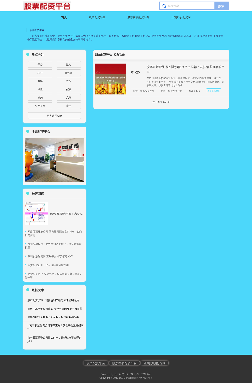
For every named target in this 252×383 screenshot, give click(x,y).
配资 (68, 89)
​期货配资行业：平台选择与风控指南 (48, 265)
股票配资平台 (97, 17)
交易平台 (40, 105)
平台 (40, 64)
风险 (40, 89)
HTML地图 (145, 374)
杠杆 (40, 72)
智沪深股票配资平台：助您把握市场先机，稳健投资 (77, 213)
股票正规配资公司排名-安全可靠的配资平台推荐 (54, 308)
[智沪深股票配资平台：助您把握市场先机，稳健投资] (36, 213)
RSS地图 (134, 374)
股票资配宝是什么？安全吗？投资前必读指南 (53, 317)
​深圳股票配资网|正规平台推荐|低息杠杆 (50, 256)
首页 (64, 17)
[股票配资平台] (47, 5)
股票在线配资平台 (138, 17)
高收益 (69, 72)
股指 (68, 64)
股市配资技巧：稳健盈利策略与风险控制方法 (53, 300)
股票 (40, 81)
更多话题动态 (54, 115)
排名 (68, 105)
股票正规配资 (213, 90)
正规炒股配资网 (181, 17)
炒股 (68, 81)
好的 (40, 97)
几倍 (68, 97)
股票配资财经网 (133, 377)
